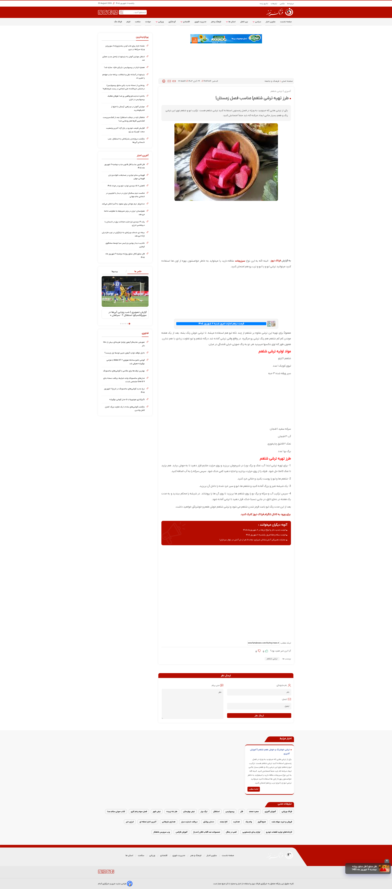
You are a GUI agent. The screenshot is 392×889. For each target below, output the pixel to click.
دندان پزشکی (208, 821)
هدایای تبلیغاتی (168, 821)
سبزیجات (239, 261)
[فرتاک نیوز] (279, 16)
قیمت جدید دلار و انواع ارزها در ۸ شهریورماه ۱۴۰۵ (264, 530)
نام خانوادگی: (281, 685)
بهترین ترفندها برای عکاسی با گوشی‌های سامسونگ (124, 371)
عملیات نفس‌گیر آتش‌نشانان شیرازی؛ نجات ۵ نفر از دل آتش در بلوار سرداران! (253, 539)
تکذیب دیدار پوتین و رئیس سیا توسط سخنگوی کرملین (125, 245)
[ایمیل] (169, 81)
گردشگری (172, 21)
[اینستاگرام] (105, 12)
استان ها (232, 21)
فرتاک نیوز (276, 260)
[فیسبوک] (110, 12)
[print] (163, 81)
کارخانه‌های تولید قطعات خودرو (279, 832)
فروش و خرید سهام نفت (282, 821)
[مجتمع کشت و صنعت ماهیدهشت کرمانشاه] (226, 38)
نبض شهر (157, 811)
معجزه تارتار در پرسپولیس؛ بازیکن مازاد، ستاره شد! (124, 67)
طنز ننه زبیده (171, 811)
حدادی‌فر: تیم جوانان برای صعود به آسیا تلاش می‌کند (123, 204)
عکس (282, 3)
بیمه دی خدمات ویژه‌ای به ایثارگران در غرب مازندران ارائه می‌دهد (123, 234)
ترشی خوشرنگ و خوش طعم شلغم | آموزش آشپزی (270, 751)
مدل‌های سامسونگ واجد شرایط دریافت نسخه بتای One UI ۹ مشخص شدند (124, 380)
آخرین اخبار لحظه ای (147, 821)
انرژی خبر (130, 821)
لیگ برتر (204, 811)
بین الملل (244, 21)
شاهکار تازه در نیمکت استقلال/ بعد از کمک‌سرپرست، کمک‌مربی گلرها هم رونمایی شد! (124, 119)
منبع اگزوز (262, 821)
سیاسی (258, 21)
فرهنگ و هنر (216, 21)
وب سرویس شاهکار (161, 832)
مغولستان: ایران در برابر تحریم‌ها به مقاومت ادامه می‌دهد (124, 213)
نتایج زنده (264, 3)
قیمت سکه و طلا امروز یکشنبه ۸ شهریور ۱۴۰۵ (266, 535)
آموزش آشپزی (270, 811)
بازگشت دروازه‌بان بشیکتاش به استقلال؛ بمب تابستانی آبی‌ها (126, 141)
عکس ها (138, 271)
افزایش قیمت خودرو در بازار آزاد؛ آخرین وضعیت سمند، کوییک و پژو (125, 130)
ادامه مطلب (253, 789)
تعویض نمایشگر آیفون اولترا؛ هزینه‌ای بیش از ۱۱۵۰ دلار (124, 344)
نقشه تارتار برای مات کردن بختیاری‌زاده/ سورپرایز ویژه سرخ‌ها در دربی (125, 48)
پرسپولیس (229, 811)
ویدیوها (115, 271)
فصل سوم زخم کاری (139, 811)
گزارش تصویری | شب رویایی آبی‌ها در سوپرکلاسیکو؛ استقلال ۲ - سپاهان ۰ (128, 314)
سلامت (138, 21)
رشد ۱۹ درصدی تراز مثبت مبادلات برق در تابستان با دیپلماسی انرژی (125, 223)
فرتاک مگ (118, 21)
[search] (121, 12)
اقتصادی (186, 21)
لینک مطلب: (285, 643)
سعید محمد (254, 811)
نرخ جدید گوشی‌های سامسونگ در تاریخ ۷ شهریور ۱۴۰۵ (124, 390)
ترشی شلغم (272, 658)
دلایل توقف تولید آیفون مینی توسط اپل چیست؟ (124, 353)
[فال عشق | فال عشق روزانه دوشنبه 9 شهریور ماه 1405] (384, 868)
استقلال (216, 811)
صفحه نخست (286, 21)
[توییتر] (100, 12)
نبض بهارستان (189, 811)
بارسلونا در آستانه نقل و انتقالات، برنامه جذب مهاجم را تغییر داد (123, 76)
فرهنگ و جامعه (272, 81)
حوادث (148, 21)
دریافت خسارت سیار (189, 821)
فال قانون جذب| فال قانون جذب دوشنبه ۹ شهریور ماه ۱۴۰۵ (124, 166)
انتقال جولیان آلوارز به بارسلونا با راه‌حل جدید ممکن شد (123, 58)
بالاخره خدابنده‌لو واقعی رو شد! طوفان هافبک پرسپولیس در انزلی (126, 98)
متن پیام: (215, 685)
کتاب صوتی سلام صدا (116, 811)
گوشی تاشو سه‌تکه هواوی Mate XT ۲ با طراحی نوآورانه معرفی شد (125, 362)
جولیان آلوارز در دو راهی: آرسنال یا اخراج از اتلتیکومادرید (128, 108)
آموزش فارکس (181, 832)
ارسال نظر (259, 715)
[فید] (115, 12)
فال (241, 811)
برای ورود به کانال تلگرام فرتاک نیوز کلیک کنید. (265, 514)
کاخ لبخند (223, 821)
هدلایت (236, 821)
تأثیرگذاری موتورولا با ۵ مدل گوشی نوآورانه (127, 399)
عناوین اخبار (271, 21)
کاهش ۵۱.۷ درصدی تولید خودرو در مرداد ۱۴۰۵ (126, 185)
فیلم (128, 21)
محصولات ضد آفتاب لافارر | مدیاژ (206, 832)
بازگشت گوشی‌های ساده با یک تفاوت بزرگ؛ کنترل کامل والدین (125, 409)
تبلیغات (274, 3)
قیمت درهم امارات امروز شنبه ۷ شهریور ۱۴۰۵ (221, 323)
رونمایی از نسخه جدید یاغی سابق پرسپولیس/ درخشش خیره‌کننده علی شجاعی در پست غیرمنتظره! (124, 87)
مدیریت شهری (200, 21)
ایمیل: (284, 699)
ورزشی (161, 21)
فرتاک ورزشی (287, 811)
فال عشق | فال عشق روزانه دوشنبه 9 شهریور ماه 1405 (364, 868)
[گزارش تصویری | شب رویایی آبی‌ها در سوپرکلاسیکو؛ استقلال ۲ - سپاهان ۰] (125, 291)
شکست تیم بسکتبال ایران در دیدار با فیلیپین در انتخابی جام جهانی (125, 195)
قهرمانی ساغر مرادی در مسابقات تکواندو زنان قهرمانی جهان (126, 177)
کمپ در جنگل (231, 832)
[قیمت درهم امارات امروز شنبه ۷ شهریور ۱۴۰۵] (271, 324)
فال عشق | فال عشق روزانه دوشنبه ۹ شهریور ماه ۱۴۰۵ (125, 256)
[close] (386, 861)
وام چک (248, 821)
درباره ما (290, 3)
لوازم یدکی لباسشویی (251, 832)
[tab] (137, 271)
